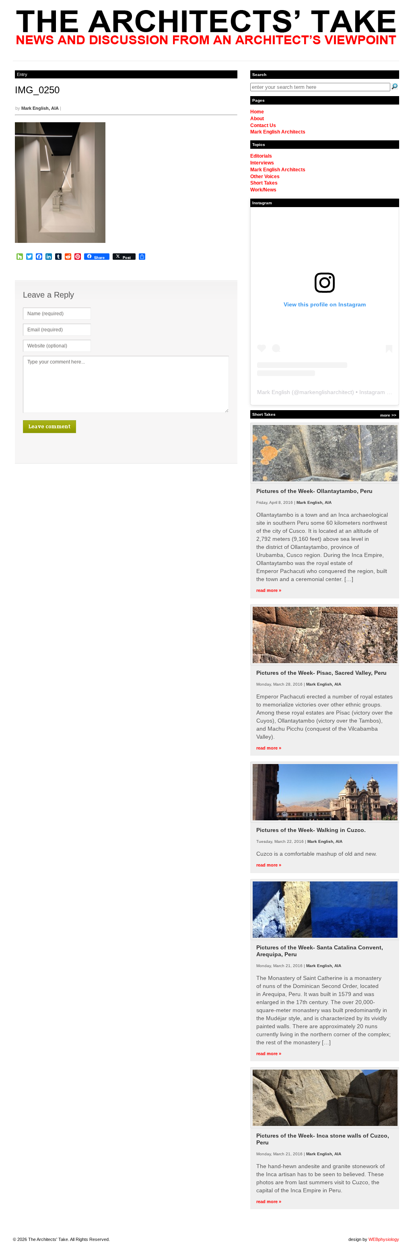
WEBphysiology (384, 1239)
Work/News (263, 190)
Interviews (262, 163)
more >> (388, 415)
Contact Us (263, 125)
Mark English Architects (277, 132)
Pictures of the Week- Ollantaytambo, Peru (314, 491)
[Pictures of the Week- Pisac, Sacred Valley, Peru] (325, 664)
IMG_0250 (37, 89)
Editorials (261, 156)
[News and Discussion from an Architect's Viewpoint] (206, 42)
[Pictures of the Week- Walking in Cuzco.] (325, 821)
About (257, 118)
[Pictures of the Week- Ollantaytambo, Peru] (325, 482)
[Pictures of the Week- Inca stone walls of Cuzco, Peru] (325, 1127)
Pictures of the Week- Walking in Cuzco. (311, 830)
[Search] (394, 86)
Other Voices (265, 176)
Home (257, 112)
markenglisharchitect (325, 392)
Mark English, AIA (40, 108)
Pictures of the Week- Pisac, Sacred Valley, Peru (321, 673)
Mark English (273, 392)
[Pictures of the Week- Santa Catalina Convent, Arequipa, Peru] (325, 938)
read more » (268, 590)
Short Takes (264, 183)
